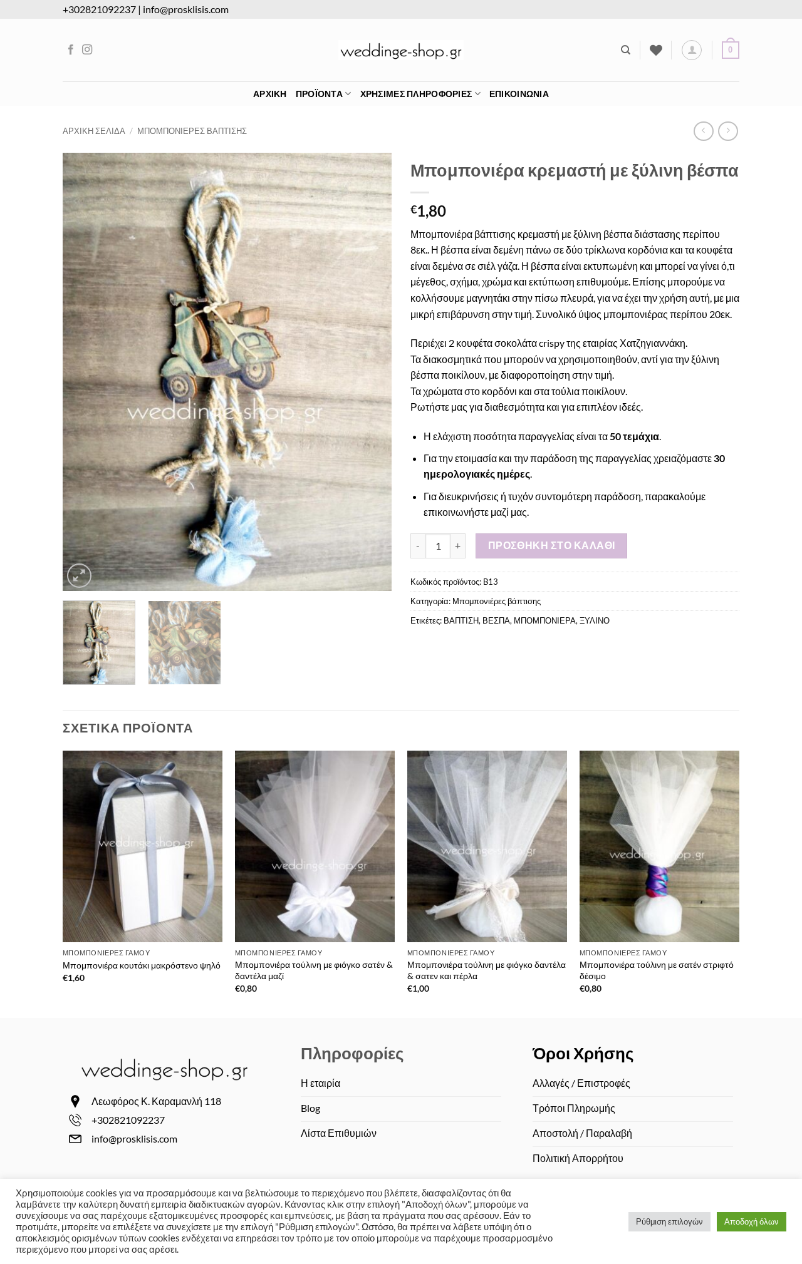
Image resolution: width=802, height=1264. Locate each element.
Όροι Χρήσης (583, 1053)
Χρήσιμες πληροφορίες (416, 93)
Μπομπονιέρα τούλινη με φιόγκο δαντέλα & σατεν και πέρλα (486, 970)
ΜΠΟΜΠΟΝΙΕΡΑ (545, 620)
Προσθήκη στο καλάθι (551, 545)
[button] (692, 50)
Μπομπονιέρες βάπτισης (192, 131)
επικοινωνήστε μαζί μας (475, 512)
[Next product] (703, 131)
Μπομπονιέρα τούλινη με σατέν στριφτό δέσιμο (657, 970)
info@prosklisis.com (186, 9)
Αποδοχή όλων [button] (751, 1221)
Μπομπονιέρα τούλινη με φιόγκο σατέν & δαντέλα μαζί (314, 970)
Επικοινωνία (519, 93)
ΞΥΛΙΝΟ (595, 620)
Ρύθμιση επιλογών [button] (669, 1221)
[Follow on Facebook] (71, 50)
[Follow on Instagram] (87, 50)
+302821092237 (99, 9)
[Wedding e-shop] (401, 50)
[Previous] (85, 372)
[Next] (369, 372)
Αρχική (270, 93)
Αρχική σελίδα (94, 131)
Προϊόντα (319, 93)
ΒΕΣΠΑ (496, 620)
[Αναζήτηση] (625, 50)
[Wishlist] (656, 50)
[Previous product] (727, 131)
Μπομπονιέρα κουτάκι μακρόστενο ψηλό (142, 965)
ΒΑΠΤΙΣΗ (461, 620)
